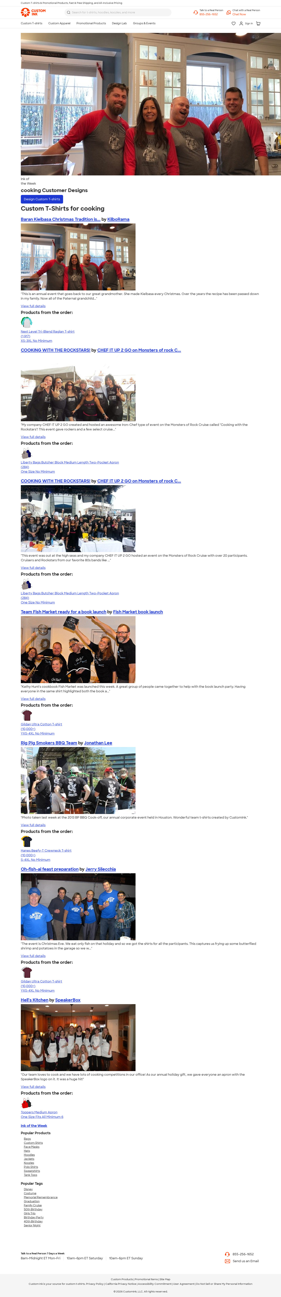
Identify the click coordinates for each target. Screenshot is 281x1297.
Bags (27, 1139)
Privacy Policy (95, 1284)
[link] (33, 12)
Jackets (29, 1159)
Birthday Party (34, 1217)
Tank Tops (30, 1175)
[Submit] (68, 12)
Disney (28, 1189)
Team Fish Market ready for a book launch (63, 612)
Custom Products (122, 1279)
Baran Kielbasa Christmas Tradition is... (61, 219)
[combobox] (117, 12)
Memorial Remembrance (41, 1197)
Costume (30, 1193)
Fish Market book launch (138, 612)
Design (42, 199)
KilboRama (118, 219)
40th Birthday (33, 1221)
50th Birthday (33, 1209)
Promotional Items (146, 1279)
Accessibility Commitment (154, 1284)
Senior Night (32, 1225)
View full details (33, 306)
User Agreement (183, 1284)
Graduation (32, 1201)
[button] (246, 14)
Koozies (29, 1163)
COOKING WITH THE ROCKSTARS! (55, 350)
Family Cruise (33, 1205)
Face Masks (31, 1147)
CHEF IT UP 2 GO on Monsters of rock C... (139, 350)
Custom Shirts (33, 1143)
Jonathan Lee (98, 743)
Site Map (165, 1279)
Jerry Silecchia (100, 869)
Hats (27, 1151)
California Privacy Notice (120, 1284)
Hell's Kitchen (34, 1000)
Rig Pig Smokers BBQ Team (49, 743)
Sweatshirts (32, 1171)
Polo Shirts (31, 1167)
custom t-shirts (75, 1284)
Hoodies (29, 1155)
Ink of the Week (34, 1125)
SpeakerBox (67, 1000)
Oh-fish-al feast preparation (50, 869)
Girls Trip (30, 1213)
